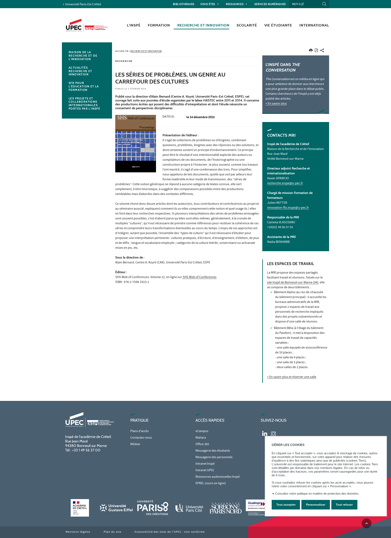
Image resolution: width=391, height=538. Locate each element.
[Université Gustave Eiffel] (116, 507)
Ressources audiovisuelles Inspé (218, 477)
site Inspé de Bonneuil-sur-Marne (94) (292, 282)
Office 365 (202, 444)
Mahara (201, 438)
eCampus (202, 431)
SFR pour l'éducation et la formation (84, 86)
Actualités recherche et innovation (80, 71)
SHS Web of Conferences (199, 277)
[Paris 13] (225, 507)
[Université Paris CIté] (189, 507)
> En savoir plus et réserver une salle (291, 377)
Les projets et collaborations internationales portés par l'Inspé (84, 103)
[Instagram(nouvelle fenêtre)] (273, 433)
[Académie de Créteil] (80, 507)
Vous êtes (208, 4)
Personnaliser (315, 504)
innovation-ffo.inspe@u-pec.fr (288, 208)
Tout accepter (285, 504)
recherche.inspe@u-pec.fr (285, 183)
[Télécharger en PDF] (316, 51)
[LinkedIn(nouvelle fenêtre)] (264, 433)
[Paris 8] (152, 507)
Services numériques (270, 4)
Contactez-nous (141, 438)
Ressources (235, 4)
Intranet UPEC (205, 470)
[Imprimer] (311, 51)
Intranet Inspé (205, 464)
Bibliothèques (183, 4)
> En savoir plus (276, 103)
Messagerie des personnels (214, 457)
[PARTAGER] (322, 51)
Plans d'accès (139, 431)
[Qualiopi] (262, 507)
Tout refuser (344, 504)
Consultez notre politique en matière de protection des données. (317, 493)
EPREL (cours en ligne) (211, 483)
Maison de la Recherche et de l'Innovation (83, 55)
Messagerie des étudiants (213, 451)
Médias (135, 444)
